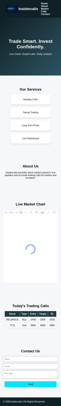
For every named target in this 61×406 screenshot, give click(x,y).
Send (30, 384)
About (44, 6)
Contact (45, 14)
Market (45, 9)
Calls (44, 11)
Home (44, 3)
